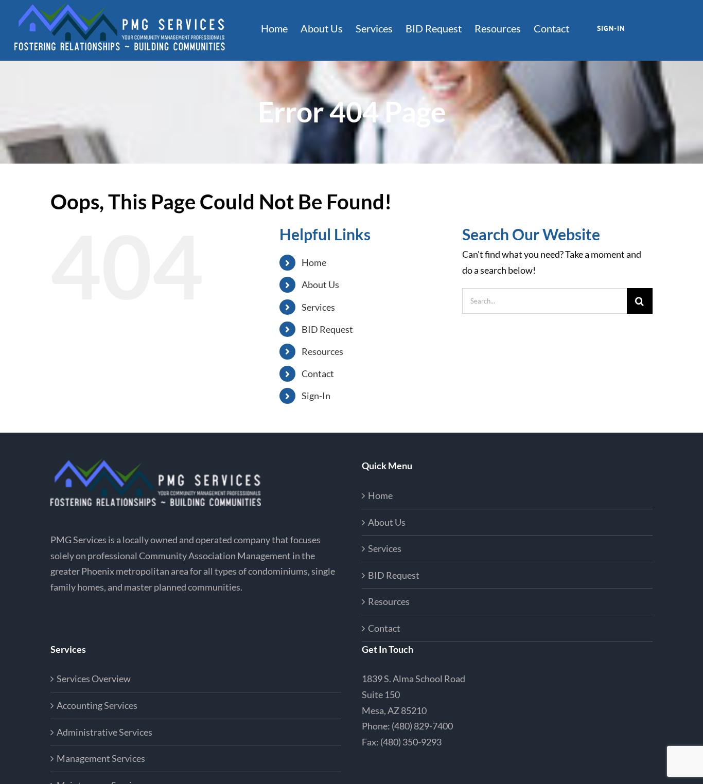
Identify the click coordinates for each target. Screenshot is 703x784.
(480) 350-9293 (411, 741)
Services (318, 307)
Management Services (101, 758)
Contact (318, 373)
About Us (320, 284)
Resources (322, 351)
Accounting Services (97, 705)
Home (314, 262)
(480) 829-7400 (422, 726)
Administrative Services (104, 732)
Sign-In (316, 395)
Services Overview (94, 678)
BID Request (327, 329)
